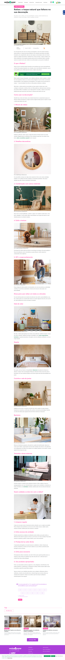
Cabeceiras (35, 370)
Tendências (9, 610)
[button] (59, 656)
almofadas (25, 486)
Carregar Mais (32, 639)
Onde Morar (45, 2)
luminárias (16, 337)
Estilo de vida (32, 2)
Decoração (26, 2)
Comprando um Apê (38, 2)
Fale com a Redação (46, 651)
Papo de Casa (20, 2)
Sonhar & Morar (9, 1)
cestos (40, 335)
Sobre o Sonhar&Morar (46, 649)
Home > (16, 6)
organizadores (45, 335)
